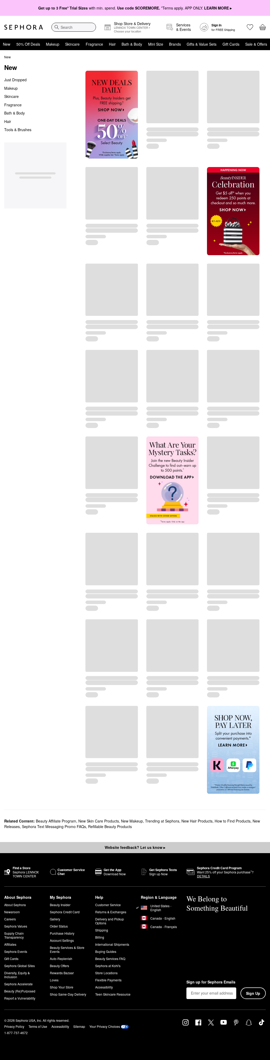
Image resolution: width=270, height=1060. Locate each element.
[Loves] (250, 27)
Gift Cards (231, 44)
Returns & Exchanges (110, 912)
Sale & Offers (256, 44)
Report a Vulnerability (19, 998)
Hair (112, 44)
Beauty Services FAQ (110, 958)
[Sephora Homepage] (23, 27)
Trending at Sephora (162, 821)
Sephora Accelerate (18, 984)
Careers (10, 919)
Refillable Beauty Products (110, 826)
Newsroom (12, 912)
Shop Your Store (61, 987)
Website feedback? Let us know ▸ (135, 847)
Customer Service (108, 904)
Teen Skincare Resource (113, 994)
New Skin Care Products (98, 821)
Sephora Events (15, 951)
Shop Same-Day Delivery (68, 994)
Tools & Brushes (17, 129)
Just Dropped (15, 79)
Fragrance (94, 44)
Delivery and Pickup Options (109, 921)
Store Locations (106, 973)
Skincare (72, 44)
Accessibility (104, 987)
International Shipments (112, 944)
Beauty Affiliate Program (56, 821)
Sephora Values (15, 926)
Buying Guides (105, 951)
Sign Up (253, 993)
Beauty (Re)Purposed (19, 991)
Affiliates (10, 944)
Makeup (52, 44)
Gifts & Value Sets (201, 44)
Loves (54, 980)
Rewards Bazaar (62, 973)
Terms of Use (37, 1026)
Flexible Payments (108, 980)
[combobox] (73, 27)
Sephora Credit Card (65, 912)
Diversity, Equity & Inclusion (17, 975)
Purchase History (62, 933)
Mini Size (155, 44)
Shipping (101, 930)
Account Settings (62, 940)
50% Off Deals (28, 44)
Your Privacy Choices (104, 1026)
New (6, 44)
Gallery (55, 919)
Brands (175, 44)
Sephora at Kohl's (107, 965)
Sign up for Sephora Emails (210, 982)
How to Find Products (232, 821)
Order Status (59, 926)
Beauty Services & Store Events (67, 949)
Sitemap (79, 1026)
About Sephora (15, 904)
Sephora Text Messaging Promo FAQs (54, 826)
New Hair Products (197, 821)
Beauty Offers (59, 965)
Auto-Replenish (61, 958)
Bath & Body (132, 44)
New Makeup (132, 821)
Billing (99, 937)
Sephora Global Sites (19, 965)
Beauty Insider (60, 904)
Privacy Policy (14, 1026)
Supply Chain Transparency (14, 935)
